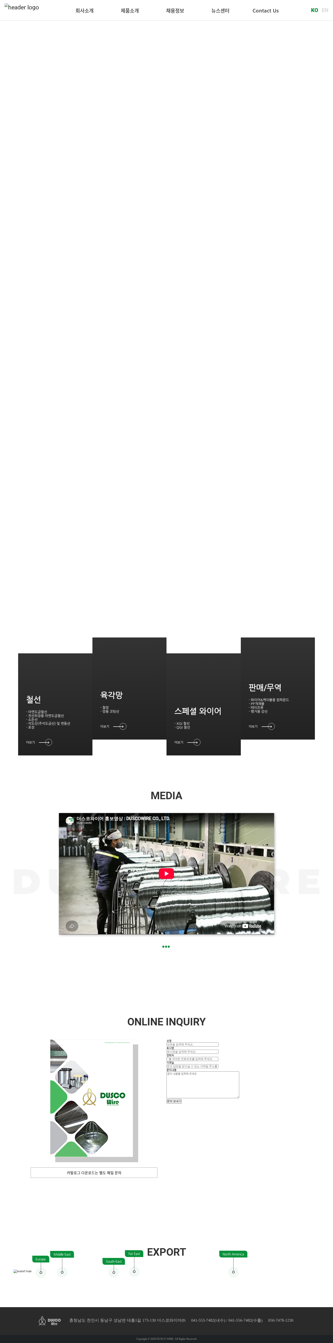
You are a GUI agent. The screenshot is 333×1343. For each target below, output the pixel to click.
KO (314, 10)
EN (325, 10)
